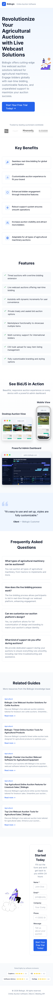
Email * (36, 893)
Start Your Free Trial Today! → (16, 107)
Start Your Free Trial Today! (40, 945)
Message (37, 923)
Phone (36, 913)
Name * (37, 882)
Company (37, 903)
